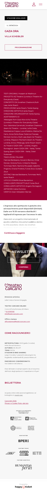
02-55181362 (10, 311)
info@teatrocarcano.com (14, 314)
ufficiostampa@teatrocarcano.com (17, 321)
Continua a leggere (14, 233)
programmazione (23, 47)
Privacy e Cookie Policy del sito (16, 403)
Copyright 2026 (11, 401)
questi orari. (19, 395)
